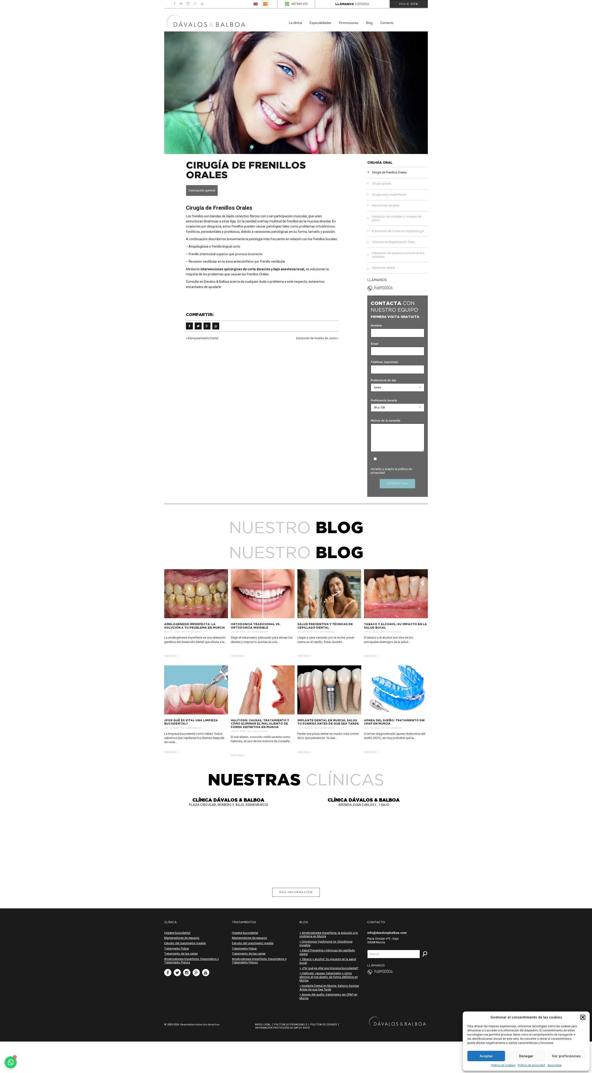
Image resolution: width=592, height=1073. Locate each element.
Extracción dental (383, 267)
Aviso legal (554, 1065)
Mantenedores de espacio (181, 938)
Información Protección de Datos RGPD (282, 1027)
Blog (369, 23)
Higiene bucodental (177, 933)
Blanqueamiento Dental (203, 338)
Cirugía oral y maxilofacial (389, 194)
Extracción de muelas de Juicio (316, 338)
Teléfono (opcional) (384, 362)
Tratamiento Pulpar (176, 948)
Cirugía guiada (381, 183)
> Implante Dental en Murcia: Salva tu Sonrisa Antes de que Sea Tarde (329, 987)
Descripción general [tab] (201, 190)
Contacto (387, 23)
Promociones (348, 23)
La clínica (295, 23)
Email (374, 344)
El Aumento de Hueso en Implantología (398, 231)
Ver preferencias (566, 1056)
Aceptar (486, 1056)
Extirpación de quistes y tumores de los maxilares (398, 254)
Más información (296, 892)
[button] (582, 1017)
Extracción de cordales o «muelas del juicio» (397, 218)
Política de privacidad (531, 1065)
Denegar (526, 1056)
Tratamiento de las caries (181, 953)
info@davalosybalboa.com (387, 933)
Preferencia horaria (384, 400)
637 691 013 (300, 4)
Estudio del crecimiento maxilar (185, 943)
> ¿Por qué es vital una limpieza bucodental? (328, 968)
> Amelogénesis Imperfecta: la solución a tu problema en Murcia (328, 934)
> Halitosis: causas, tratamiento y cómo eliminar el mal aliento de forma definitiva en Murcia (328, 977)
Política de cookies (503, 1065)
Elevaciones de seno (385, 205)
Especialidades (320, 23)
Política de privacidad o (290, 1024)
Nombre (376, 325)
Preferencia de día (383, 380)
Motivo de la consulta (385, 420)
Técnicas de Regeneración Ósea (393, 242)
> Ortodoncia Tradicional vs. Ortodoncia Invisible (325, 943)
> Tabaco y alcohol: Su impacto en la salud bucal (327, 961)
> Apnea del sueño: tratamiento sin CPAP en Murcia (328, 996)
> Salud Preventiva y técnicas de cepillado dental (327, 952)
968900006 (362, 4)
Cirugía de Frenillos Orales (389, 172)
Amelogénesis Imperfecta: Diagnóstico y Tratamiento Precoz (191, 960)
